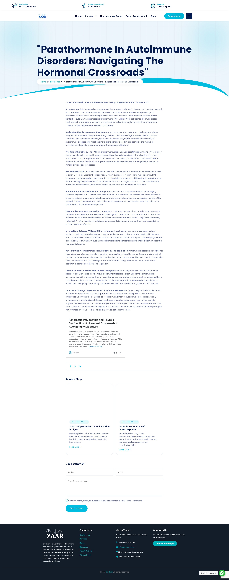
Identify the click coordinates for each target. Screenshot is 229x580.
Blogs (153, 16)
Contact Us (85, 535)
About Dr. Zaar (86, 551)
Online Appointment (136, 16)
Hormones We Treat (111, 16)
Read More (74, 447)
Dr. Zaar (109, 572)
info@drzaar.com (126, 547)
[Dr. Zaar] (42, 16)
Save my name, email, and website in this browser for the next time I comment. (105, 500)
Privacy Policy (85, 555)
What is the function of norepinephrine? (132, 428)
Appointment (174, 16)
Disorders (84, 547)
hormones (55, 81)
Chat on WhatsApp (165, 543)
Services (89, 16)
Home (78, 16)
